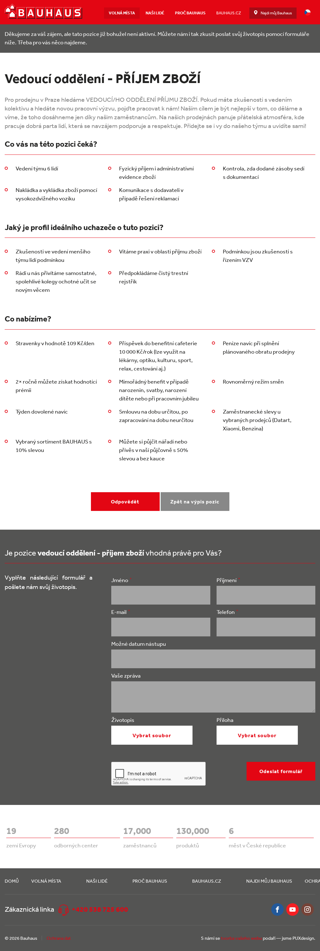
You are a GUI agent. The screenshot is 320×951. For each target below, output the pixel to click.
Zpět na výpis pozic (194, 501)
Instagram (307, 909)
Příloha (225, 719)
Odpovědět (125, 501)
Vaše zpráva (126, 675)
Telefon (226, 611)
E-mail (119, 611)
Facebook (277, 909)
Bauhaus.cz (228, 13)
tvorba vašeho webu (241, 938)
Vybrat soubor (151, 735)
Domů (12, 881)
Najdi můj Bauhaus (276, 13)
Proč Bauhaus (190, 13)
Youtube (292, 909)
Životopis (122, 719)
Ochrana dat (59, 938)
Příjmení (227, 579)
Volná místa (122, 13)
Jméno (119, 579)
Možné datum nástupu (138, 643)
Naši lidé (155, 13)
